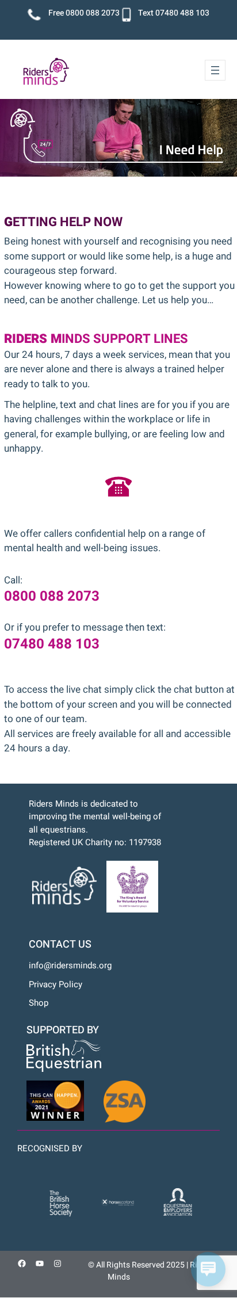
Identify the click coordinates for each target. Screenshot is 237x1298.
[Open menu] (215, 70)
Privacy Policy (55, 984)
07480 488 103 (182, 13)
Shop (38, 1003)
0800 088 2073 (93, 13)
